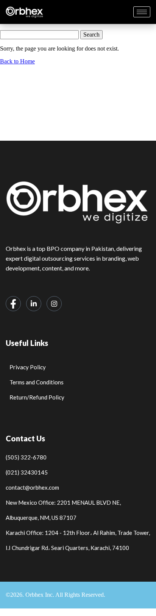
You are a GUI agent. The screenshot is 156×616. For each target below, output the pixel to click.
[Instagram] (54, 303)
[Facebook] (13, 303)
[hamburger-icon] (141, 11)
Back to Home (17, 61)
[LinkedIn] (33, 303)
